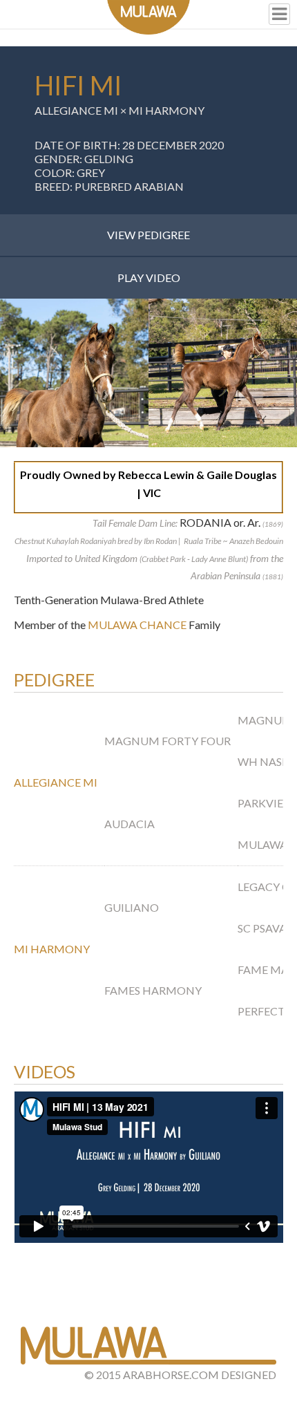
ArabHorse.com (171, 1374)
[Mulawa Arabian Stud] (148, 17)
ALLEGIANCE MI (76, 110)
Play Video (148, 277)
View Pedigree (148, 234)
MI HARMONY (166, 110)
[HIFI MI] (74, 373)
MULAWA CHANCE (137, 624)
